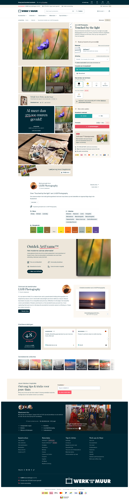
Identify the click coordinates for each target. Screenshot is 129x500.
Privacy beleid (81, 489)
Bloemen (68, 214)
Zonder (85, 116)
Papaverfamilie (70, 219)
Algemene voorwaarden (50, 489)
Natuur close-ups (80, 219)
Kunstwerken (21, 15)
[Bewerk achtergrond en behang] (71, 27)
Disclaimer (59, 489)
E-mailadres (61, 385)
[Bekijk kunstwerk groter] (71, 24)
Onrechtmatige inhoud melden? (70, 489)
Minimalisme (69, 216)
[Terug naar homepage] (28, 10)
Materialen (52, 15)
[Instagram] (24, 470)
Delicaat (38, 214)
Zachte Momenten (92, 219)
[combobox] (58, 11)
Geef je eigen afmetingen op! (88, 62)
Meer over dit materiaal (103, 45)
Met (102, 116)
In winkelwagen (93, 126)
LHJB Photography (82, 25)
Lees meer (94, 187)
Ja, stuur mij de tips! (64, 392)
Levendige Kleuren (71, 222)
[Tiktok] (34, 470)
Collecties (32, 15)
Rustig (32, 214)
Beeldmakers (42, 15)
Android (48, 102)
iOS (42, 102)
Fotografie (88, 214)
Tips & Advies (63, 15)
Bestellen (46, 425)
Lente (82, 214)
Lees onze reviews (36, 130)
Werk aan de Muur (96, 438)
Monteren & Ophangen (26, 430)
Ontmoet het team (72, 428)
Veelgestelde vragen (26, 425)
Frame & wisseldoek (84, 69)
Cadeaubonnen (48, 430)
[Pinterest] (27, 470)
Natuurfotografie (89, 216)
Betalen (23, 428)
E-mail (54, 421)
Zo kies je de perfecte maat (102, 56)
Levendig (45, 214)
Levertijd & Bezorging (49, 428)
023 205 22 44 (45, 421)
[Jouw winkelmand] (109, 11)
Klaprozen (75, 214)
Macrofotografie (79, 216)
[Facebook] (29, 470)
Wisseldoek (82, 73)
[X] (31, 470)
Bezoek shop (93, 184)
